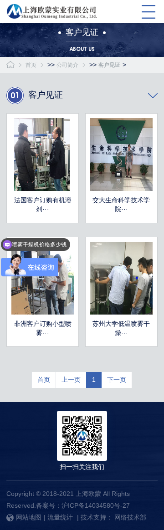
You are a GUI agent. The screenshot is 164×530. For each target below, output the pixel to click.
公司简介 (67, 65)
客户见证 (109, 65)
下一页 (116, 379)
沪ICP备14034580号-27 (96, 505)
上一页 (71, 379)
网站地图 (28, 517)
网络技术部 (130, 517)
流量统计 (60, 517)
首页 (31, 65)
